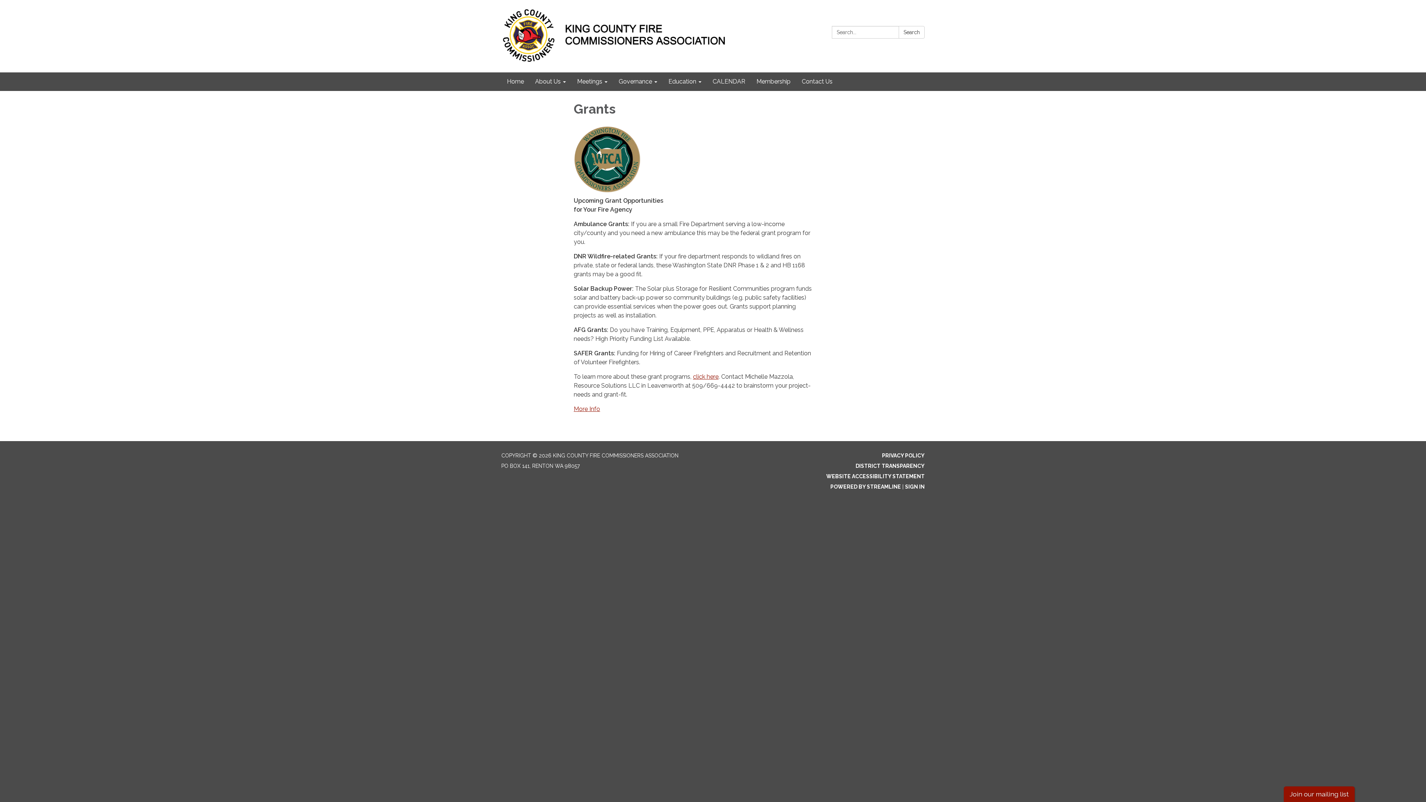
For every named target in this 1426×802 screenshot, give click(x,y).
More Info (587, 409)
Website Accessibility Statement (875, 476)
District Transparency (890, 466)
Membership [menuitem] (773, 81)
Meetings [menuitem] (589, 81)
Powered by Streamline (865, 487)
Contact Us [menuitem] (817, 81)
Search (912, 32)
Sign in (915, 487)
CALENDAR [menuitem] (729, 81)
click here (706, 376)
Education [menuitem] (682, 81)
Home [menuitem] (515, 81)
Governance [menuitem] (635, 81)
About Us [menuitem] (548, 81)
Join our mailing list (1319, 794)
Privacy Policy (903, 456)
